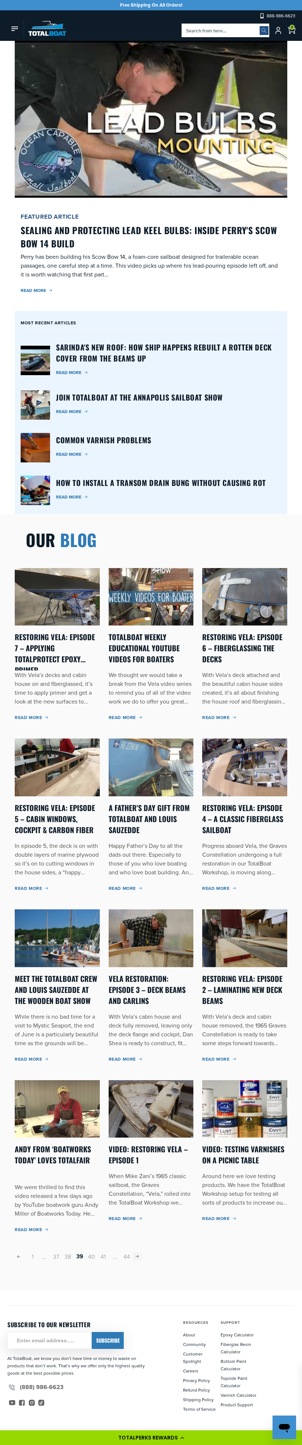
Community (194, 1344)
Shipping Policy (198, 1399)
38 (67, 1256)
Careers (191, 1371)
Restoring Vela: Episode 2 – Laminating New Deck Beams (242, 989)
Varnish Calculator (238, 1395)
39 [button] (79, 1256)
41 (103, 1256)
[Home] (45, 28)
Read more (33, 290)
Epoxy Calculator (237, 1335)
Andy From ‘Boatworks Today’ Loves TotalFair (53, 1154)
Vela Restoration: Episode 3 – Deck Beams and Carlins (147, 989)
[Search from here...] (264, 30)
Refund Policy (196, 1390)
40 (91, 1256)
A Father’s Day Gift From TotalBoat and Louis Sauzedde (149, 818)
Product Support (237, 1405)
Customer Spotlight (193, 1357)
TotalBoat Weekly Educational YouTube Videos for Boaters (144, 648)
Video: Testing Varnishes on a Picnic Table (243, 1154)
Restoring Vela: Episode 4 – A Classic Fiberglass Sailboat (242, 818)
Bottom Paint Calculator (233, 1365)
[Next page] (137, 1256)
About (189, 1335)
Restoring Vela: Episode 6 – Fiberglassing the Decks (242, 648)
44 (126, 1256)
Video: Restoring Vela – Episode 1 (148, 1154)
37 (56, 1256)
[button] (151, 1437)
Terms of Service (199, 1409)
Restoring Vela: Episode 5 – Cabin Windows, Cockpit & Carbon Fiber (55, 818)
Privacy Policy (196, 1380)
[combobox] (225, 30)
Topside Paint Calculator (234, 1382)
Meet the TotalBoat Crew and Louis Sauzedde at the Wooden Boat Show (56, 989)
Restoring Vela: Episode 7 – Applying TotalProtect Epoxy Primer (55, 648)
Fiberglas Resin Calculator (236, 1348)
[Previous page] (19, 1256)
